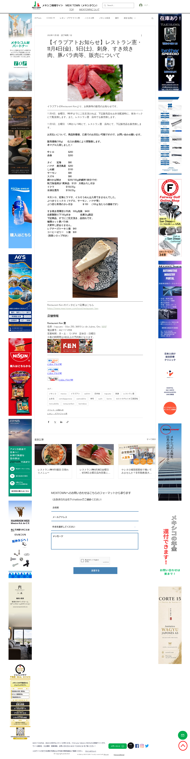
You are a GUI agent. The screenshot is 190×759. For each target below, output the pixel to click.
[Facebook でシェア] (48, 422)
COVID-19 (51, 18)
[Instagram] (142, 746)
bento (109, 399)
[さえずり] (147, 746)
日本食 (97, 393)
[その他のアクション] (141, 35)
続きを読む (128, 18)
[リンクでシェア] (67, 422)
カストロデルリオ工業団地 (127, 399)
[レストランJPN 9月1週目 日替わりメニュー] (53, 454)
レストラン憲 (128, 393)
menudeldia (54, 404)
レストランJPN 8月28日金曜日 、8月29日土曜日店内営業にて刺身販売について (95, 471)
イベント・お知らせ (55, 410)
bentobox (83, 404)
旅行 (117, 18)
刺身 (117, 393)
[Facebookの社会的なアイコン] (137, 746)
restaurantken (68, 404)
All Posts (38, 18)
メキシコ (52, 393)
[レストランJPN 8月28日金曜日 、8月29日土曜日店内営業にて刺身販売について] (95, 454)
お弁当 (51, 399)
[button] (152, 18)
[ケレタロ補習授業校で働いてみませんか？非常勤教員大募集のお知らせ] (137, 454)
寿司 (92, 399)
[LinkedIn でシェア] (61, 422)
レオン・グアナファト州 (70, 18)
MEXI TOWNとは (77, 746)
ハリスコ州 (89, 18)
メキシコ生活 (104, 18)
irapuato (107, 393)
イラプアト (75, 393)
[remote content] (95, 362)
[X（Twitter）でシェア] (55, 422)
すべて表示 (151, 439)
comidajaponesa (65, 399)
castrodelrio (81, 399)
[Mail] (182, 735)
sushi (100, 399)
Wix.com (106, 754)
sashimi (87, 393)
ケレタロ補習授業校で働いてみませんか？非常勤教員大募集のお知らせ (136, 471)
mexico (63, 393)
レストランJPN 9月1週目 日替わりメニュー (53, 471)
